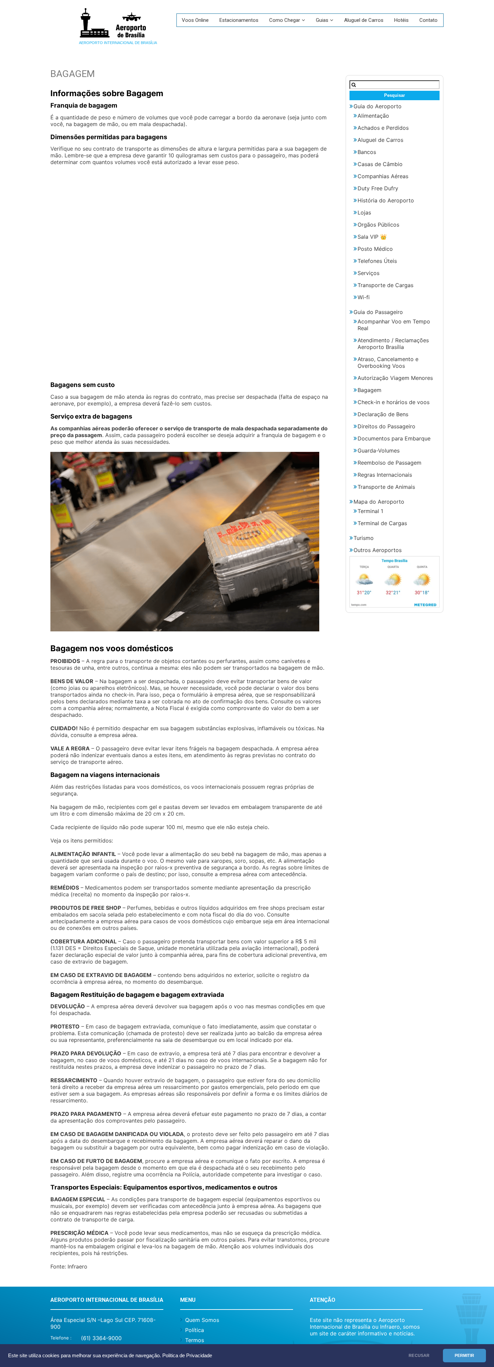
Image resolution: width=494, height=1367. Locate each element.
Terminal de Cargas (382, 523)
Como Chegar (284, 20)
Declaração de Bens (383, 414)
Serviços (368, 273)
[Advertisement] (189, 277)
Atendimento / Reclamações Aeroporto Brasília (393, 343)
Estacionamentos (238, 20)
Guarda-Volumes (379, 450)
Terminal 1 (370, 511)
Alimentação (373, 115)
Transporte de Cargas (385, 285)
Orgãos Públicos (378, 224)
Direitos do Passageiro (386, 426)
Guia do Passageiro (378, 312)
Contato (428, 20)
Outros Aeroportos (378, 550)
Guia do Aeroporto (378, 106)
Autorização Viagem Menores (395, 378)
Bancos (367, 152)
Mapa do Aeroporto (379, 501)
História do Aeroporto (386, 200)
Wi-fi (364, 297)
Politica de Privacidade (187, 1355)
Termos (194, 1340)
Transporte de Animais (386, 486)
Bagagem (369, 390)
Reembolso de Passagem (389, 462)
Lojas (364, 212)
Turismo (364, 538)
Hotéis (401, 20)
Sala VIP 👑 (372, 236)
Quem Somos (202, 1320)
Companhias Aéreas (383, 176)
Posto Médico (375, 248)
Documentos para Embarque (394, 438)
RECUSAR (419, 1355)
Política (194, 1330)
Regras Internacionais (385, 474)
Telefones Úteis (377, 261)
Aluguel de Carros (363, 20)
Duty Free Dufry (378, 188)
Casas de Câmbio (380, 164)
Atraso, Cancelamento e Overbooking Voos (388, 362)
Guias (322, 20)
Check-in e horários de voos (393, 402)
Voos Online (195, 20)
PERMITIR (464, 1355)
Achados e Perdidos (383, 127)
